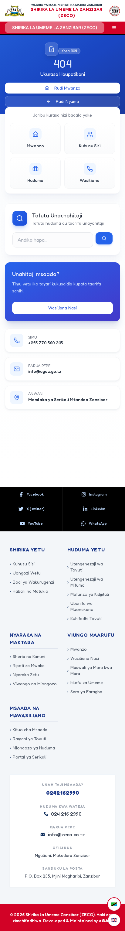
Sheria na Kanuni (27, 656)
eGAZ (105, 920)
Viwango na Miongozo (33, 683)
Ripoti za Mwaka (27, 665)
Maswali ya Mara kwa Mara (89, 670)
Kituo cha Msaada (28, 729)
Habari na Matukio (29, 591)
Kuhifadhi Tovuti (84, 618)
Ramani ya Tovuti (28, 738)
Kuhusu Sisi (22, 563)
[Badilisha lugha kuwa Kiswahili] (114, 904)
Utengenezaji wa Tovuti (85, 566)
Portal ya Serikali (28, 756)
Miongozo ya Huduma (32, 747)
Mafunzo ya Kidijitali (88, 594)
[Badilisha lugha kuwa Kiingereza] (114, 920)
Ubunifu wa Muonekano (80, 606)
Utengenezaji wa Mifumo (85, 582)
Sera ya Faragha (84, 691)
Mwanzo (77, 649)
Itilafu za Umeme (85, 682)
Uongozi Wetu (25, 572)
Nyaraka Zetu (24, 674)
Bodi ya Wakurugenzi (32, 582)
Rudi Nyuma (67, 101)
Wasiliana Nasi (62, 307)
